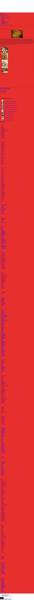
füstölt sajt (3, 247)
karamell (3, 323)
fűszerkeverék (3, 248)
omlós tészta (3, 420)
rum (2, 475)
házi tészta (3, 281)
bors (2, 158)
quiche (2, 456)
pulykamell (3, 451)
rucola (2, 474)
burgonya (3, 162)
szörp (2, 520)
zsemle (2, 590)
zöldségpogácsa (4, 586)
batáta (2, 148)
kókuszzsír (3, 345)
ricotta (2, 469)
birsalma (3, 153)
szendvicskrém (4, 514)
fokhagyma (3, 239)
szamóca (3, 510)
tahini (2, 525)
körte (2, 350)
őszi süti (3, 423)
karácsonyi (3, 320)
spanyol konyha (4, 498)
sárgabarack (3, 483)
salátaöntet (3, 481)
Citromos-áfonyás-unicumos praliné (8, 115)
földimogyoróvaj (4, 240)
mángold (3, 384)
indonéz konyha (4, 292)
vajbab (2, 564)
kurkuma (3, 355)
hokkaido (3, 283)
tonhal (2, 547)
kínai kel (3, 340)
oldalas (2, 418)
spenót (2, 499)
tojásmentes (3, 544)
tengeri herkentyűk (4, 537)
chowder (3, 176)
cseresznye (3, 184)
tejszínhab (3, 535)
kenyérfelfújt (3, 333)
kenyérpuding (3, 334)
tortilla (2, 550)
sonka (2, 495)
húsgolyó (3, 286)
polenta (3, 443)
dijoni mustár (3, 210)
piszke (2, 440)
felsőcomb (3, 236)
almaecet (3, 127)
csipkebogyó (3, 187)
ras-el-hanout (3, 462)
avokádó (3, 136)
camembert (3, 167)
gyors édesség (3, 265)
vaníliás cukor (3, 567)
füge (2, 244)
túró (2, 551)
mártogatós (3, 390)
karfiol (2, 325)
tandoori (3, 526)
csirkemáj (3, 189)
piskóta (3, 439)
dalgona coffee (4, 205)
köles (2, 347)
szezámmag (3, 516)
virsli (2, 570)
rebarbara (3, 463)
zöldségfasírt (3, 585)
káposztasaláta (3, 319)
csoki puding (3, 192)
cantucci (3, 168)
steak (2, 501)
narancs (3, 407)
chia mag (3, 173)
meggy (2, 395)
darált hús (3, 207)
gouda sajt (3, 259)
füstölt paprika (3, 245)
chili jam (3, 175)
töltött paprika (3, 546)
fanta (2, 228)
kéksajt (2, 330)
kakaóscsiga (3, 312)
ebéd (2, 217)
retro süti (3, 467)
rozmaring (3, 471)
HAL (2, 18)
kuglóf (2, 353)
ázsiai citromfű (3, 137)
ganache (3, 252)
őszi (2, 422)
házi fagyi (3, 276)
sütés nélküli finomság (4, 504)
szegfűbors (3, 512)
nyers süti (3, 412)
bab (2, 141)
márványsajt (3, 391)
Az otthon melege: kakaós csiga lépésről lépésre (10, 107)
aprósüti (3, 133)
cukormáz (3, 199)
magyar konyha (4, 375)
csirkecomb (3, 188)
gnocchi (3, 256)
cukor (2, 198)
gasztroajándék (4, 253)
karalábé (3, 322)
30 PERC (3, 16)
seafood (3, 488)
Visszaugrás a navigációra (3, 14)
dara (2, 206)
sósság (2, 497)
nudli (2, 409)
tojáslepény (3, 543)
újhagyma (3, 557)
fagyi (2, 225)
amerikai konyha (4, 129)
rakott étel (3, 461)
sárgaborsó (3, 484)
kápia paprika (3, 317)
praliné (2, 446)
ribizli (2, 468)
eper (2, 221)
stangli (2, 500)
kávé (2, 326)
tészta (2, 538)
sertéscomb (3, 490)
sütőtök (3, 507)
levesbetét (3, 369)
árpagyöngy (3, 135)
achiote (3, 125)
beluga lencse (3, 151)
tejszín (2, 534)
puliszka (3, 447)
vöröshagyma (3, 573)
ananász (3, 131)
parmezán (3, 433)
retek (2, 465)
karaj (2, 321)
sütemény (3, 503)
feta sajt (3, 237)
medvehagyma (3, 394)
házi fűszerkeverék (4, 277)
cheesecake (3, 172)
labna (2, 360)
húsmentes (3, 287)
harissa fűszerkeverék (4, 275)
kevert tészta (3, 338)
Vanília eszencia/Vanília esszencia (8, 113)
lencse (2, 364)
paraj (2, 432)
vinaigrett (3, 569)
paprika (3, 430)
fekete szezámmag (4, 233)
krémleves (3, 351)
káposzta (3, 318)
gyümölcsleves (4, 267)
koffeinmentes (3, 342)
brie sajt (3, 159)
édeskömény (3, 219)
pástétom (3, 434)
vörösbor (3, 572)
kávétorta (3, 328)
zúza (2, 591)
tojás (2, 541)
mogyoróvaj (3, 400)
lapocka (3, 363)
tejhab (2, 532)
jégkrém (3, 299)
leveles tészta (3, 367)
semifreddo (3, 489)
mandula (3, 382)
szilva (2, 517)
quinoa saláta (3, 457)
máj (2, 376)
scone (2, 487)
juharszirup (3, 304)
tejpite (2, 533)
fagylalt (3, 226)
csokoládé (3, 195)
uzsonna (3, 558)
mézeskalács (3, 398)
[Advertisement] (17, 6)
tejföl (2, 531)
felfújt (2, 235)
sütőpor (3, 506)
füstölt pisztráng (4, 246)
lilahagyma (3, 370)
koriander (3, 349)
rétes (2, 466)
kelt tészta (3, 332)
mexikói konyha (4, 396)
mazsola (3, 393)
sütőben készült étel (4, 505)
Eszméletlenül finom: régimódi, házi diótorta (9, 103)
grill (2, 262)
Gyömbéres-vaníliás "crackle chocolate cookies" (10, 109)
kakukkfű (3, 313)
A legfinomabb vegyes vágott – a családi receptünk (10, 111)
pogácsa (3, 442)
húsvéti (3, 288)
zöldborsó (3, 583)
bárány (2, 147)
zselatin (3, 589)
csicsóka (3, 185)
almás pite (3, 128)
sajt (2, 479)
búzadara (3, 164)
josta (2, 302)
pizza (2, 441)
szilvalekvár (3, 518)
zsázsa (2, 588)
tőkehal (3, 545)
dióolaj (2, 213)
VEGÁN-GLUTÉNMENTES (6, 17)
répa (2, 464)
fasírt (2, 229)
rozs (2, 472)
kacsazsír (3, 309)
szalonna (3, 508)
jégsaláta (3, 300)
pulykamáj (3, 450)
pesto (2, 435)
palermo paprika (4, 429)
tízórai (2, 540)
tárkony (3, 527)
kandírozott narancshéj (5, 316)
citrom (2, 178)
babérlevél (3, 142)
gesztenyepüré (3, 255)
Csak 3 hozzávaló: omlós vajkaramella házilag (10, 101)
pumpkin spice (3, 452)
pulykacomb (3, 449)
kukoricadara (3, 354)
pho (2, 437)
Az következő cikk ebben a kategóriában (5, 88)
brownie (3, 160)
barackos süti (3, 146)
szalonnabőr (3, 509)
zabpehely (3, 579)
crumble (3, 183)
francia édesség (4, 242)
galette (2, 251)
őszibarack (3, 424)
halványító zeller (4, 274)
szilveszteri (3, 519)
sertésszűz (3, 491)
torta (2, 549)
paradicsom (3, 431)
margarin (3, 387)
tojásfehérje (3, 542)
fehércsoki (3, 230)
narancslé (3, 408)
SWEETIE (3, 23)
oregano (3, 421)
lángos (2, 362)
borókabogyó (3, 157)
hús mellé (3, 285)
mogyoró (3, 399)
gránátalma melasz (4, 260)
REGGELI (3, 21)
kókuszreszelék (4, 344)
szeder (2, 511)
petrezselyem (3, 436)
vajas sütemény (4, 563)
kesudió (3, 336)
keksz (2, 331)
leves (2, 368)
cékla (2, 170)
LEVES (3, 20)
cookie (2, 182)
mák (2, 378)
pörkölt (3, 445)
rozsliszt (3, 473)
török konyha (3, 548)
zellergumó (3, 581)
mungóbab (3, 402)
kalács (2, 314)
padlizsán (3, 427)
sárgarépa (3, 485)
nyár (2, 410)
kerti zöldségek (4, 335)
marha (2, 388)
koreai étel (3, 348)
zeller (2, 580)
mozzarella (3, 401)
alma (2, 126)
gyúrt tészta (3, 268)
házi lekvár (3, 280)
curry (2, 200)
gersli (2, 254)
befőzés (3, 150)
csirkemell (3, 190)
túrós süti (3, 552)
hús (2, 284)
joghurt (3, 301)
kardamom (3, 324)
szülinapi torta (3, 521)
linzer (2, 372)
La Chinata (3, 359)
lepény (2, 366)
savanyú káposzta (4, 486)
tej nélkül (3, 530)
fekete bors (3, 232)
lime (2, 371)
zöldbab (3, 582)
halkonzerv (3, 273)
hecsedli (3, 282)
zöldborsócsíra (3, 584)
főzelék (3, 241)
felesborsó (3, 234)
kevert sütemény (4, 337)
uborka (2, 555)
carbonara (3, 169)
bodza (2, 154)
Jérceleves (1, 12)
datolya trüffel (3, 208)
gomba (2, 257)
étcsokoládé (3, 222)
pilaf (2, 438)
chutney (3, 177)
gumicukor (3, 263)
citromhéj (3, 179)
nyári (2, 411)
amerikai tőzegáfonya (4, 130)
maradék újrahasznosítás (5, 385)
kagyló (2, 310)
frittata (2, 243)
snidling (3, 493)
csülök (2, 196)
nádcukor (3, 406)
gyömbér (3, 264)
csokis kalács (3, 193)
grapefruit (3, 261)
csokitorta (3, 194)
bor (2, 156)
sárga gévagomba (4, 482)
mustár (2, 403)
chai (2, 171)
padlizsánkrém (3, 428)
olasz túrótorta (3, 417)
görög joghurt (3, 258)
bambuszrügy (3, 144)
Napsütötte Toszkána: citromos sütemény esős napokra (11, 105)
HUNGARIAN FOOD (5, 22)
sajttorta (3, 480)
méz (2, 397)
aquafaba (3, 134)
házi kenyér (3, 279)
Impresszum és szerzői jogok (5, 594)
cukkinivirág (3, 197)
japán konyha (3, 298)
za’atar (2, 577)
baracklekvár (3, 145)
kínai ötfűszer (3, 341)
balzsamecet (3, 143)
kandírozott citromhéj (4, 315)
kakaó (2, 311)
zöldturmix (3, 587)
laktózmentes (3, 361)
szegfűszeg (3, 513)
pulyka (2, 448)
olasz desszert (3, 416)
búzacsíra (3, 163)
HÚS (2, 19)
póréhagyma (3, 444)
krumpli (3, 352)
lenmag (3, 365)
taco (2, 524)
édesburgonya (3, 218)
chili (2, 174)
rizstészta (3, 470)
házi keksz (3, 278)
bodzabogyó (3, 155)
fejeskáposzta (3, 231)
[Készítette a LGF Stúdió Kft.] (8, 598)
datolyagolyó (3, 209)
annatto (3, 132)
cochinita (3, 181)
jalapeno (3, 297)
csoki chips (3, 191)
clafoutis (3, 180)
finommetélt (3, 238)
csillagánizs (3, 186)
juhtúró (3, 305)
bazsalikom (3, 149)
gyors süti (3, 266)
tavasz (2, 528)
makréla (3, 379)
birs (2, 152)
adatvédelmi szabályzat (5, 595)
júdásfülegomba (4, 303)
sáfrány (3, 478)
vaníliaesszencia (4, 566)
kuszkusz (3, 356)
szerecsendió (3, 515)
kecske (2, 329)
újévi (2, 556)
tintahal (3, 539)
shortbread (3, 492)
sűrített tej (3, 502)
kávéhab (3, 327)
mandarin (3, 381)
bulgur (2, 161)
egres (2, 220)
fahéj (2, 227)
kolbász (3, 346)
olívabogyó (3, 419)
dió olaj (3, 212)
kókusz (3, 343)
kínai (2, 339)
